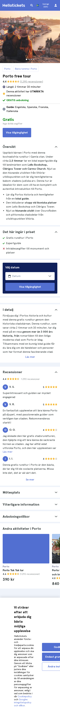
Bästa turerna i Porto (26, 68)
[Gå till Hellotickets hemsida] (14, 5)
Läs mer (30, 356)
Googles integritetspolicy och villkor (22, 702)
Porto (7, 68)
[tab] (30, 146)
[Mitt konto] (56, 5)
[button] (30, 146)
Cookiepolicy (25, 696)
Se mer (30, 479)
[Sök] (32, 5)
